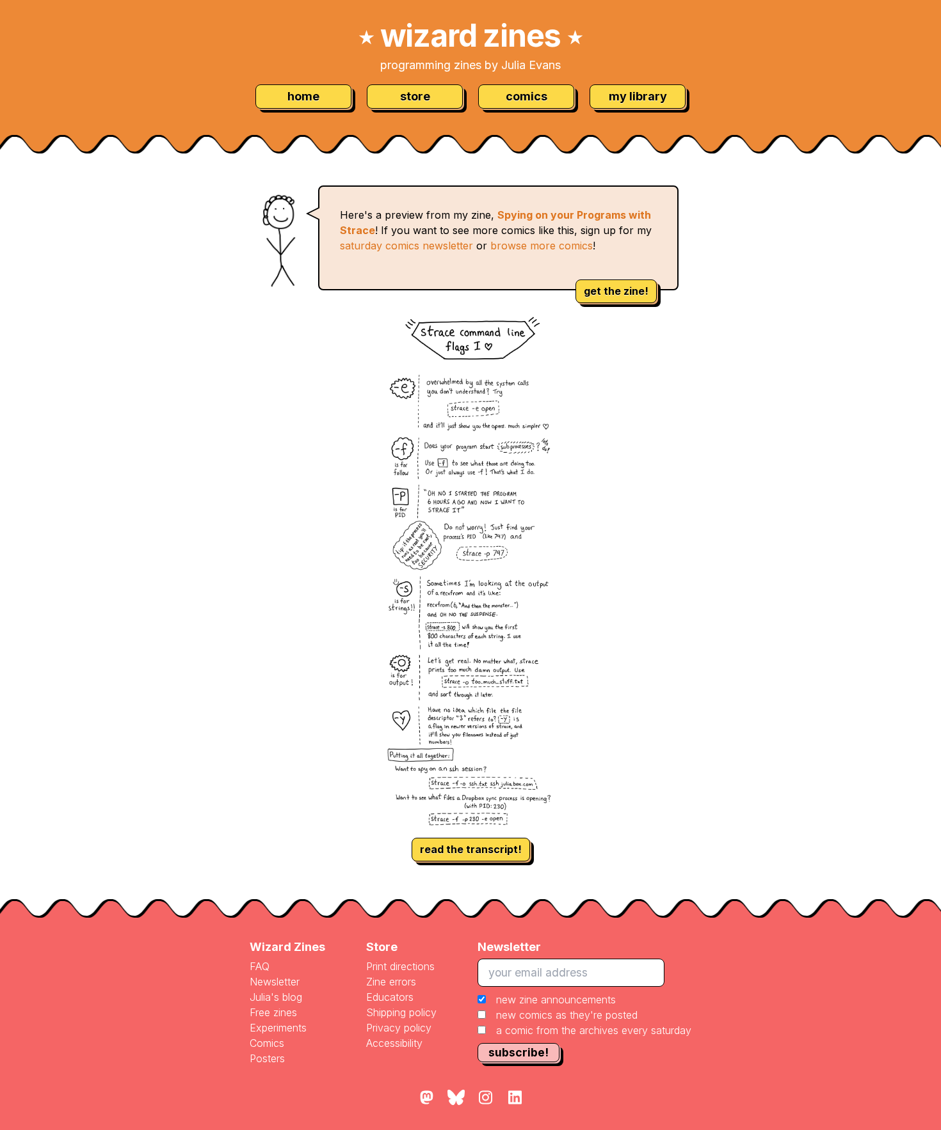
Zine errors (391, 981)
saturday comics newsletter (406, 245)
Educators (390, 997)
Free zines (273, 1012)
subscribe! (518, 1052)
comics (526, 96)
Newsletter (275, 981)
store (415, 96)
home (303, 96)
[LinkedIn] (514, 1098)
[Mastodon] (426, 1098)
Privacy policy (398, 1027)
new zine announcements (556, 999)
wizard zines (470, 35)
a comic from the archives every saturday (593, 1030)
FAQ (259, 966)
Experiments (278, 1027)
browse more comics (541, 245)
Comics (267, 1043)
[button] (584, 1015)
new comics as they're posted (567, 1014)
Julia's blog (276, 997)
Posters (267, 1058)
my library (638, 96)
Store (382, 946)
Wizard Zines (287, 946)
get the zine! (616, 291)
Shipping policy (401, 1012)
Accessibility (394, 1043)
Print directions (400, 966)
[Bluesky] (455, 1098)
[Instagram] (485, 1098)
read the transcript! (471, 849)
